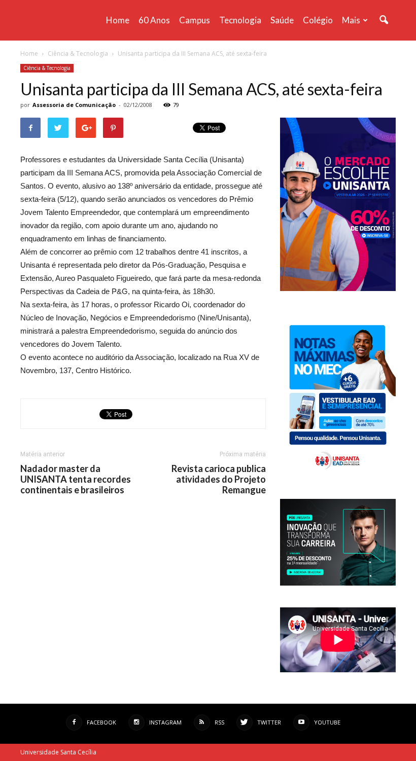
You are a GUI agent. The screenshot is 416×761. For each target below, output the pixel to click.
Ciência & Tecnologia (47, 67)
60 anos (154, 20)
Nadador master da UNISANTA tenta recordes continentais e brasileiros (75, 479)
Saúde (282, 20)
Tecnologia (240, 20)
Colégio (318, 20)
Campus (194, 20)
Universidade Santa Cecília (58, 752)
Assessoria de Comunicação (74, 104)
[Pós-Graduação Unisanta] (338, 582)
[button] (383, 20)
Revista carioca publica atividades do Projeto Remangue (218, 479)
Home (117, 20)
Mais (351, 20)
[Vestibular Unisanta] (338, 288)
